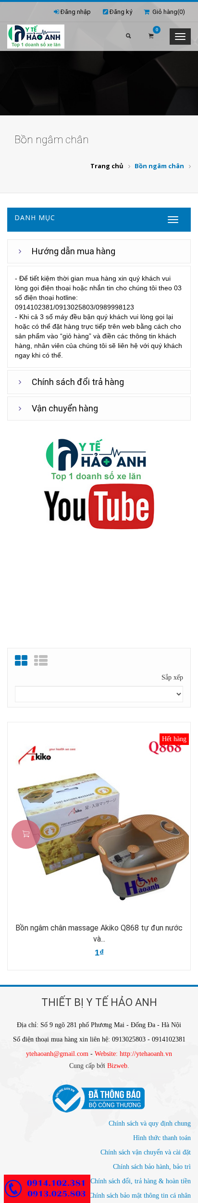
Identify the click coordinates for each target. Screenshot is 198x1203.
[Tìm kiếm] (128, 37)
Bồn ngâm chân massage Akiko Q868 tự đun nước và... (99, 933)
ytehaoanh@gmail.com (57, 1053)
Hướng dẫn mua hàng (73, 251)
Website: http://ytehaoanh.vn (133, 1053)
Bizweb (117, 1065)
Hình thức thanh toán (162, 1137)
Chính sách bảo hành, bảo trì (152, 1166)
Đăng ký (121, 11)
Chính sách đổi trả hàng (78, 382)
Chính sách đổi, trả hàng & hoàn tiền (140, 1181)
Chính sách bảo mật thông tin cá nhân (139, 1195)
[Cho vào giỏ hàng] (26, 834)
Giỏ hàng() (167, 11)
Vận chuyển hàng (65, 408)
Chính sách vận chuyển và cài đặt (145, 1152)
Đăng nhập (76, 11)
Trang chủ (107, 165)
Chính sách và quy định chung (150, 1123)
